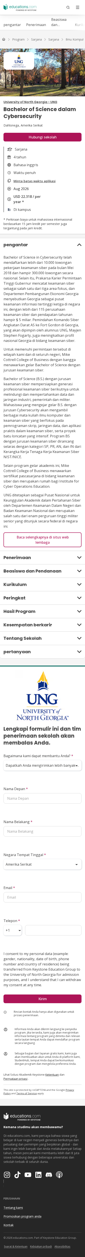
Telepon (11, 920)
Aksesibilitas (62, 1246)
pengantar (12, 24)
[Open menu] (78, 7)
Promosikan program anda (22, 1216)
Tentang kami (13, 1208)
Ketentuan (52, 1074)
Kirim (42, 998)
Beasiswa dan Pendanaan (60, 22)
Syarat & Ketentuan (15, 1246)
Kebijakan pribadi (41, 1246)
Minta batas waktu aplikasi (35, 181)
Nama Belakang (17, 821)
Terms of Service (26, 1093)
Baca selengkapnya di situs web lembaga (43, 540)
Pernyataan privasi (15, 1079)
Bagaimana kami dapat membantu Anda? (38, 755)
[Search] (68, 7)
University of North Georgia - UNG (30, 102)
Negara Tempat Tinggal (24, 854)
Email (9, 887)
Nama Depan (15, 788)
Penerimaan (36, 24)
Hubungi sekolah (43, 137)
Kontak (8, 1225)
